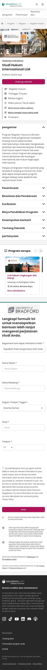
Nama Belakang (10, 382)
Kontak (5, 649)
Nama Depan (9, 363)
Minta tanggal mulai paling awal (23, 112)
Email (5, 421)
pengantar (7, 14)
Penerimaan (22, 14)
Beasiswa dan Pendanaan (36, 13)
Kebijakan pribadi (24, 664)
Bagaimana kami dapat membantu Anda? (23, 343)
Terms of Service (16, 568)
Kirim (23, 509)
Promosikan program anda (13, 643)
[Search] (36, 4)
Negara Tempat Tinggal (15, 402)
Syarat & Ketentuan (9, 664)
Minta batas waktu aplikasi (20, 108)
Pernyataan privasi (9, 559)
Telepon (7, 441)
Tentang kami (8, 638)
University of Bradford (12, 60)
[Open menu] (42, 4)
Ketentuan (31, 557)
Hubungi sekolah (23, 81)
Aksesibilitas (37, 664)
